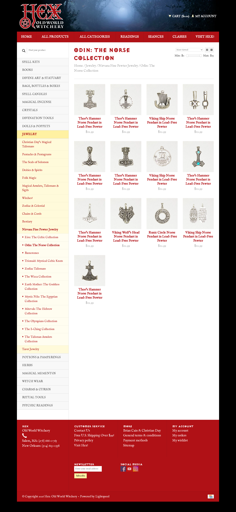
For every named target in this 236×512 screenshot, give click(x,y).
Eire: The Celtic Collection (41, 237)
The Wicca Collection (38, 277)
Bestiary (27, 221)
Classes (179, 37)
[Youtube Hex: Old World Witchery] (129, 469)
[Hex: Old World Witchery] (67, 16)
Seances (155, 37)
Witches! (27, 198)
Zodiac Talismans (35, 269)
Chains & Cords (31, 214)
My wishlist (180, 440)
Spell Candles (34, 94)
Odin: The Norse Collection (42, 245)
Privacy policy (83, 440)
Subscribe (80, 475)
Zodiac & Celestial (33, 206)
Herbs (27, 365)
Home (26, 37)
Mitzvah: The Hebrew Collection (38, 311)
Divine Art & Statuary (41, 78)
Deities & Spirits (32, 170)
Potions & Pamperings (41, 357)
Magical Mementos (39, 373)
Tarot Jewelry (30, 349)
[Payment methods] (211, 496)
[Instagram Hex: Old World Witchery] (135, 469)
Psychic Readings (37, 405)
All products (55, 37)
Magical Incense (36, 102)
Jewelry (29, 134)
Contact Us (82, 431)
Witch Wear (32, 381)
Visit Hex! (205, 37)
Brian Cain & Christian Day (142, 431)
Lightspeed (102, 496)
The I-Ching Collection (39, 329)
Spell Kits (31, 62)
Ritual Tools (34, 397)
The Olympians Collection (41, 321)
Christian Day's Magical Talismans (36, 144)
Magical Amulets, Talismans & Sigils (40, 188)
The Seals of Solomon (35, 162)
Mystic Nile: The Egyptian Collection (41, 299)
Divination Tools (38, 118)
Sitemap (128, 445)
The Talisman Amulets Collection (38, 339)
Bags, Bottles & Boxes (41, 86)
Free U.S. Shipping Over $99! (94, 435)
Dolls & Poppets (36, 126)
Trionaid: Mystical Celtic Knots (44, 261)
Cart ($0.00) (181, 16)
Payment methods (135, 440)
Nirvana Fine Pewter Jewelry (40, 229)
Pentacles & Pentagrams (36, 154)
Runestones (32, 253)
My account (205, 16)
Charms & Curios (36, 389)
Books (27, 70)
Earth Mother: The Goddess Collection (42, 287)
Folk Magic (29, 178)
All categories (95, 37)
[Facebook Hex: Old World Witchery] (123, 469)
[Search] (24, 51)
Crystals (29, 110)
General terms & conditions (142, 435)
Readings (129, 37)
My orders (179, 435)
